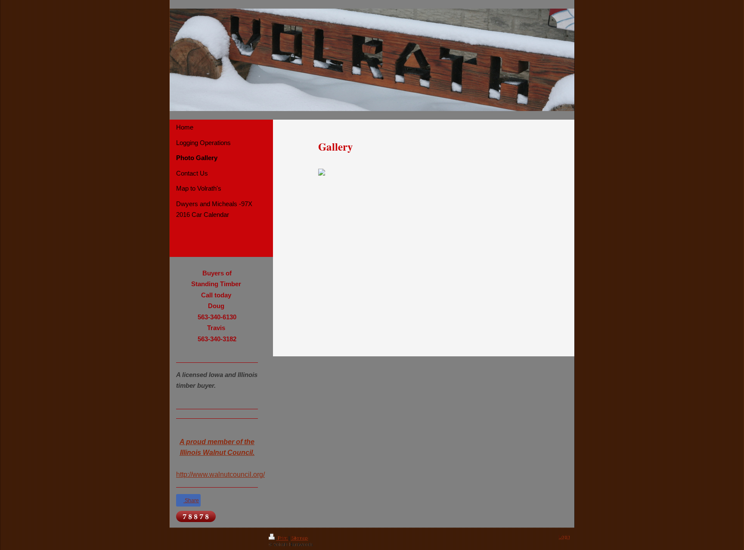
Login (564, 536)
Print (282, 538)
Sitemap (299, 538)
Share (191, 500)
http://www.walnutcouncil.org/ (220, 474)
